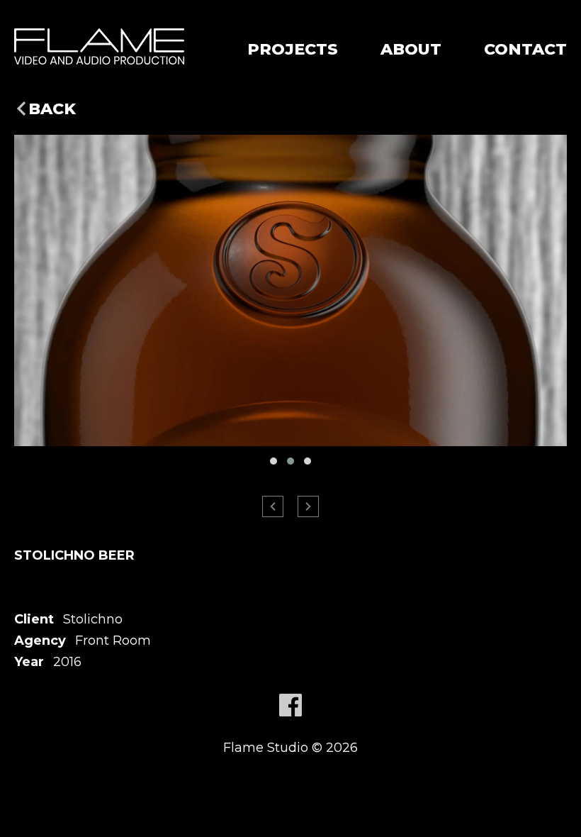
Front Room (113, 640)
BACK (52, 109)
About (410, 49)
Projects (292, 49)
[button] (273, 461)
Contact (525, 49)
